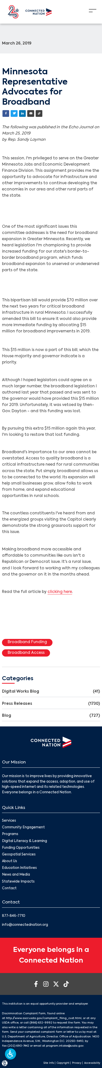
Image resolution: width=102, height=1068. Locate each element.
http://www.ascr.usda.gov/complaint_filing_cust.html (43, 1018)
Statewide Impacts (18, 881)
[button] (10, 1054)
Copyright (63, 1063)
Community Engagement (23, 827)
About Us (9, 861)
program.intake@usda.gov (64, 1045)
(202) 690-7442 (18, 1045)
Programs (10, 834)
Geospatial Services (19, 854)
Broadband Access (26, 653)
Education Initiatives (19, 868)
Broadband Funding (27, 642)
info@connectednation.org (25, 925)
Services (9, 820)
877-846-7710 (13, 916)
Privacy (76, 1063)
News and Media (16, 874)
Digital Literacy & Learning (24, 841)
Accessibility (92, 1063)
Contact (9, 888)
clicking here (60, 592)
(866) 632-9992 (40, 1022)
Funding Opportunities (21, 847)
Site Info (48, 1063)
